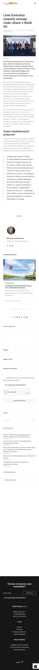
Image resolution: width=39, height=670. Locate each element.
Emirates (19, 216)
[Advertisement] (19, 506)
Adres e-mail (8, 359)
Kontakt (19, 627)
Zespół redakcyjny (19, 634)
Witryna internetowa (10, 368)
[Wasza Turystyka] (10, 3)
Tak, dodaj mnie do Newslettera (15, 385)
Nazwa (6, 350)
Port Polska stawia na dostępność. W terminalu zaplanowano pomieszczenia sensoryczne (19, 287)
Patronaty (19, 629)
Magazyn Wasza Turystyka (19, 645)
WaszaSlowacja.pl (19, 649)
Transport (21, 30)
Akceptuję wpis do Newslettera (15, 598)
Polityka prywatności (19, 632)
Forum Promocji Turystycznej (19, 647)
